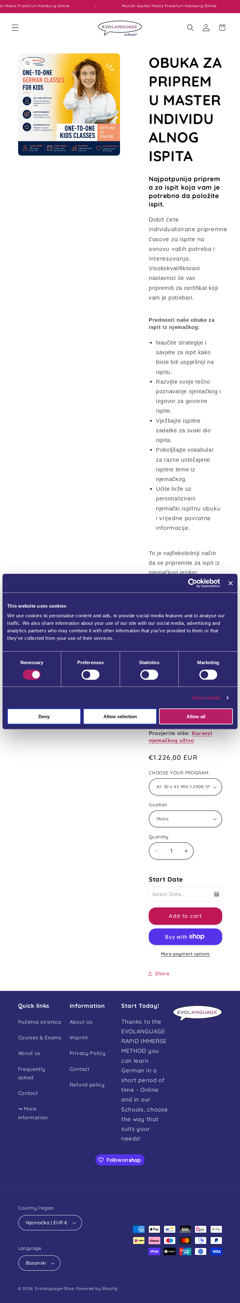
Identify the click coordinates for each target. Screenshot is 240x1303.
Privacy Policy (88, 1053)
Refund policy (87, 1085)
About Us (81, 1022)
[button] (15, 28)
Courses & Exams (40, 1037)
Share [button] (162, 973)
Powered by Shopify (97, 1288)
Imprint (79, 1037)
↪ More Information (33, 1113)
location (158, 805)
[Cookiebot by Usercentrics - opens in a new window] (192, 583)
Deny (44, 716)
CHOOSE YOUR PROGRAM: (179, 773)
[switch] (90, 674)
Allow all (196, 716)
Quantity (159, 837)
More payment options (185, 953)
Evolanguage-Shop (54, 1288)
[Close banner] (230, 583)
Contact (28, 1093)
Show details (206, 697)
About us (29, 1053)
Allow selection (120, 716)
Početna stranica (39, 1022)
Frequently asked (31, 1073)
